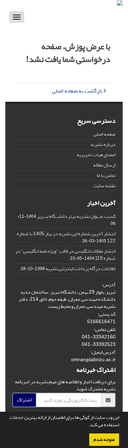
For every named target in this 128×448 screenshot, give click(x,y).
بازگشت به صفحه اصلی (77, 90)
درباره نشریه (103, 144)
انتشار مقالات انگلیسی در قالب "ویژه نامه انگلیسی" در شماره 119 (65, 254)
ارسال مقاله (104, 165)
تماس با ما (106, 175)
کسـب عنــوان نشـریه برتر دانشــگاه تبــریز (76, 216)
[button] (87, 426)
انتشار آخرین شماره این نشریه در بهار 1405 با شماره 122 (66, 237)
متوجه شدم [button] (104, 439)
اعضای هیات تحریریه (96, 154)
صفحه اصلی (105, 134)
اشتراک (24, 400)
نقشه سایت (105, 185)
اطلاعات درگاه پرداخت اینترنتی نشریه (81, 268)
